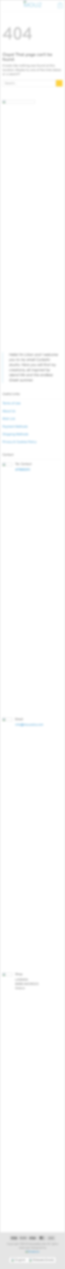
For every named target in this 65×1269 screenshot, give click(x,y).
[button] (4, 6)
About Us (8, 411)
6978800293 (22, 469)
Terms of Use (11, 403)
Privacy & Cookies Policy (19, 441)
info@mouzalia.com (29, 724)
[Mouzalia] (32, 6)
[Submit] (59, 83)
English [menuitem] (20, 1260)
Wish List (8, 418)
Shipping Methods (15, 434)
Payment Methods (15, 426)
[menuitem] (18, 1260)
